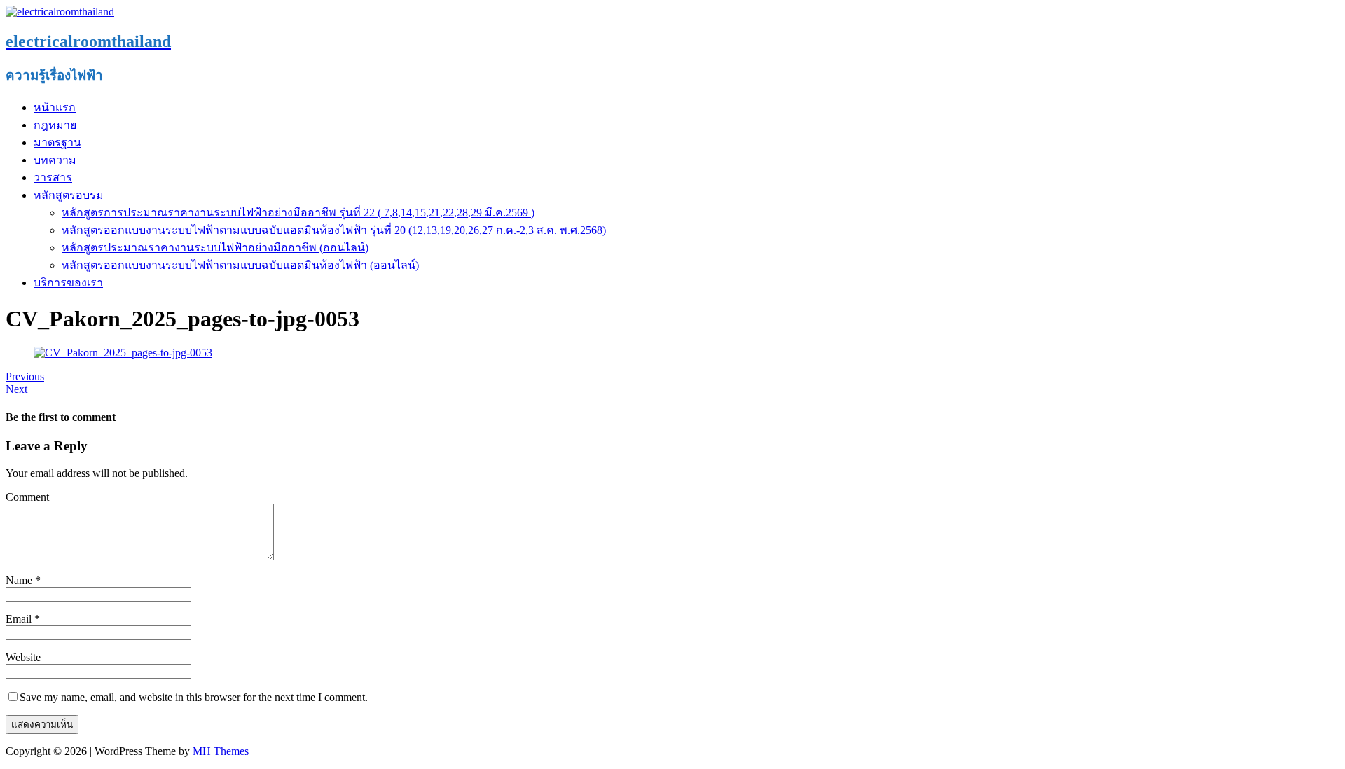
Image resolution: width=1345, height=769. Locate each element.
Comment (27, 497)
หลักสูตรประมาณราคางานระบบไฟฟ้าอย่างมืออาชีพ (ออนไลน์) (215, 248)
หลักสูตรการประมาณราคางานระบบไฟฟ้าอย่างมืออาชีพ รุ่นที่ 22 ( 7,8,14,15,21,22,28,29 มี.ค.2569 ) (298, 213)
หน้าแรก (55, 107)
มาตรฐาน (57, 142)
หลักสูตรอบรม (69, 195)
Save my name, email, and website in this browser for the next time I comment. (194, 697)
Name (20, 580)
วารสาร (53, 177)
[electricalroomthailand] (60, 12)
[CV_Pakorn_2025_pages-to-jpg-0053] (123, 353)
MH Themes (221, 751)
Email (20, 619)
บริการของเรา (68, 283)
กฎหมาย (55, 125)
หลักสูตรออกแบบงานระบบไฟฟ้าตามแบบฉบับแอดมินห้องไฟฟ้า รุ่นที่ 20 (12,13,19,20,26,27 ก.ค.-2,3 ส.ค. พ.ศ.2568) (334, 230)
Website (23, 657)
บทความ (55, 160)
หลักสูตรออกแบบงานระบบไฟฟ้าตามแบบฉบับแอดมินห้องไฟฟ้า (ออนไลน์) (240, 265)
